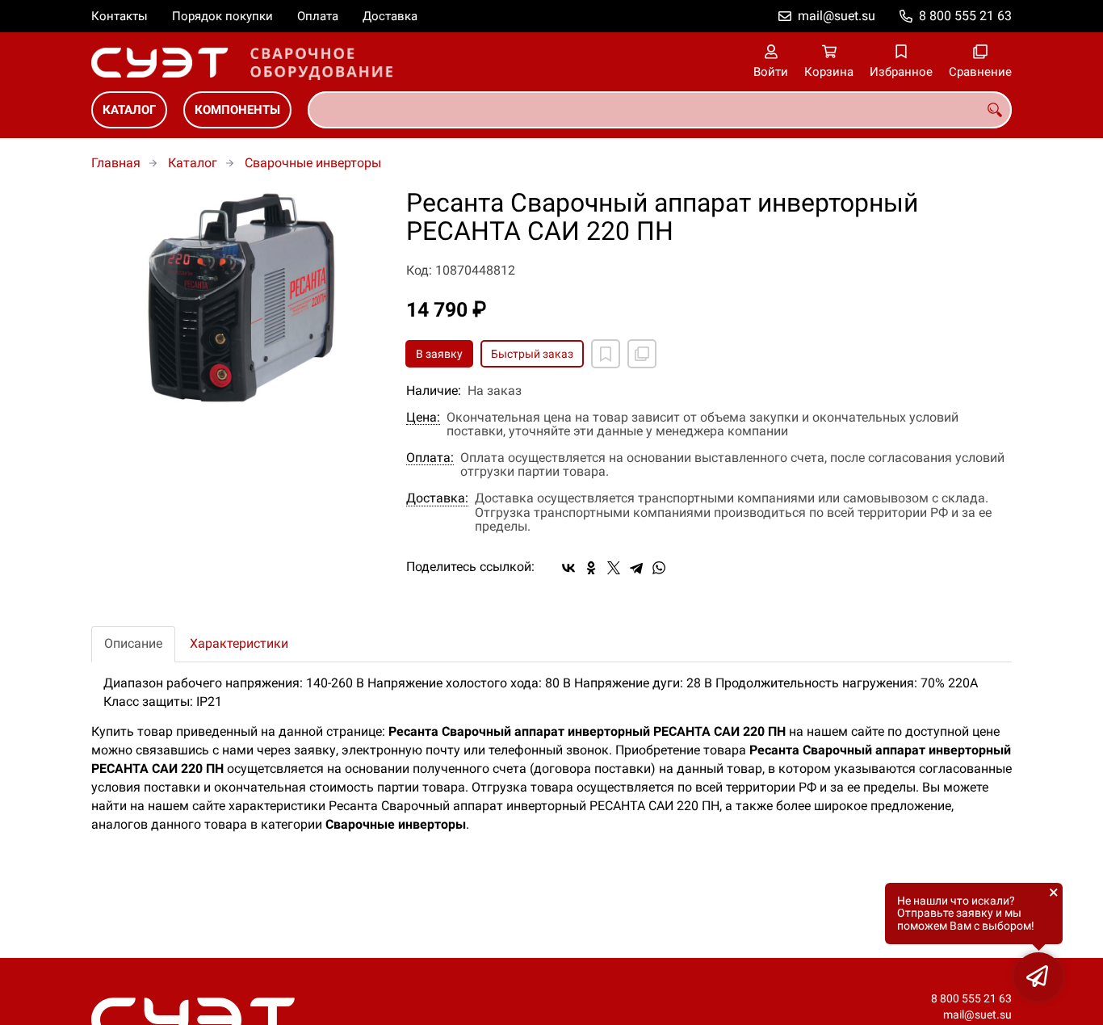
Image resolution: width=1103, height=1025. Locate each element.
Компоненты (237, 110)
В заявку (439, 353)
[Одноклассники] (591, 568)
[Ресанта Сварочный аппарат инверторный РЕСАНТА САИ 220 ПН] (236, 298)
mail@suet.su (836, 15)
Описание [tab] (133, 643)
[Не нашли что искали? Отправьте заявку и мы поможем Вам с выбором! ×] (1038, 976)
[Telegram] (636, 568)
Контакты (119, 16)
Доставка (390, 16)
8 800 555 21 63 (965, 15)
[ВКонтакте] (568, 568)
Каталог (129, 110)
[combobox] (660, 109)
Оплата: (430, 458)
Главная (115, 162)
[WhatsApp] (659, 568)
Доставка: (437, 498)
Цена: (423, 417)
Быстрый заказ (532, 353)
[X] (613, 568)
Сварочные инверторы (313, 162)
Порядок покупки (222, 16)
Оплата (317, 16)
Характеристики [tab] (239, 643)
